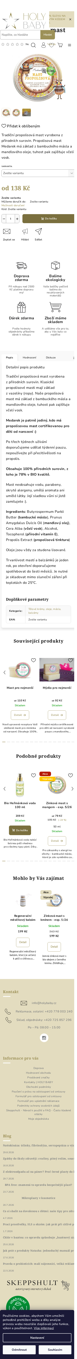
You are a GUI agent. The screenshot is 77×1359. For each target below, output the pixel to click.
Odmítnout (19, 1350)
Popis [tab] (9, 357)
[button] (23, 942)
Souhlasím (55, 1350)
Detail (18, 715)
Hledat (48, 34)
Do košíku (51, 218)
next (73, 672)
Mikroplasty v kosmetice (38, 1198)
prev (4, 672)
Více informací (44, 1328)
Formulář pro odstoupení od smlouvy (39, 1096)
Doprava (38, 1068)
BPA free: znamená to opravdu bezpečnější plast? (38, 1185)
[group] (22, 932)
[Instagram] (44, 1037)
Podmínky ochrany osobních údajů (38, 1105)
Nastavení (37, 1338)
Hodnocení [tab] (29, 357)
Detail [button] (22, 942)
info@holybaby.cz (44, 1003)
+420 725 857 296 (58, 1020)
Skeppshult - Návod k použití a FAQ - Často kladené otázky (38, 1112)
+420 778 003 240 (59, 1011)
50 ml (57, 826)
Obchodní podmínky (38, 1087)
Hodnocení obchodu (38, 1073)
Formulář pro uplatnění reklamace (38, 1101)
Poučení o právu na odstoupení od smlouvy (38, 1091)
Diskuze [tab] (51, 357)
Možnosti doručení (12, 205)
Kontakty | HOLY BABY (38, 1082)
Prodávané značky (38, 1077)
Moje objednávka (38, 1119)
